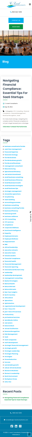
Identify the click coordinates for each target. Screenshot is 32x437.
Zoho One (8, 382)
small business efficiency (13, 180)
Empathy (8, 233)
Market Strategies (11, 281)
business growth (10, 214)
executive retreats (11, 250)
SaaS (18, 115)
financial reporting (11, 267)
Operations (9, 300)
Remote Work (9, 326)
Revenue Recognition (9, 115)
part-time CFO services (13, 312)
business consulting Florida (14, 208)
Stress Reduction (11, 359)
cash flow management (13, 149)
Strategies (8, 357)
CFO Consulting (18, 111)
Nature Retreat (10, 286)
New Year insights (11, 292)
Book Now (16, 27)
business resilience (11, 216)
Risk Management (11, 334)
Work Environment (11, 376)
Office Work (9, 298)
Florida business (10, 158)
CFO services (9, 222)
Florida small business (12, 163)
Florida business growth (13, 160)
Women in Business (11, 371)
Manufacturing (10, 169)
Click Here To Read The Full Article (15, 127)
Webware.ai (16, 434)
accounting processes (12, 202)
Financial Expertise (11, 152)
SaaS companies (10, 340)
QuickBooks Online (11, 320)
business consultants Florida (15, 146)
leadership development (13, 275)
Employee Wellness (11, 239)
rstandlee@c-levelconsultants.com (17, 420)
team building (10, 200)
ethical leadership (11, 247)
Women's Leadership (12, 373)
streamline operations (13, 194)
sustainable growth (12, 365)
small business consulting (14, 177)
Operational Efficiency (13, 172)
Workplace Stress (11, 379)
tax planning (9, 197)
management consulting (13, 278)
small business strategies (14, 186)
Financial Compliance (12, 258)
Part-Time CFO (10, 309)
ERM (6, 244)
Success (7, 362)
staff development (11, 343)
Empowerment (10, 242)
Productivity (9, 314)
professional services (12, 317)
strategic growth (11, 348)
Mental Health (10, 284)
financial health (10, 261)
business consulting (12, 205)
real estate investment (13, 174)
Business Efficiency (11, 211)
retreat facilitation (11, 329)
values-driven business (13, 368)
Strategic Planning (11, 354)
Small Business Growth (13, 183)
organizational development (15, 306)
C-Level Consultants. (14, 432)
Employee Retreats (11, 236)
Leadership (8, 272)
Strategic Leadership (12, 351)
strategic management (13, 191)
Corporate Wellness (12, 228)
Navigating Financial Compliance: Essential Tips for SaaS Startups (15, 88)
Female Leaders (10, 256)
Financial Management (18, 113)
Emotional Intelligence (13, 230)
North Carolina (10, 295)
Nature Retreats (10, 289)
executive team (10, 253)
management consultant (14, 166)
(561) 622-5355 (16, 12)
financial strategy (11, 155)
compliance (9, 225)
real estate (8, 323)
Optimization (9, 303)
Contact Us (16, 20)
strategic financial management (16, 345)
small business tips (11, 188)
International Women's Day (14, 270)
